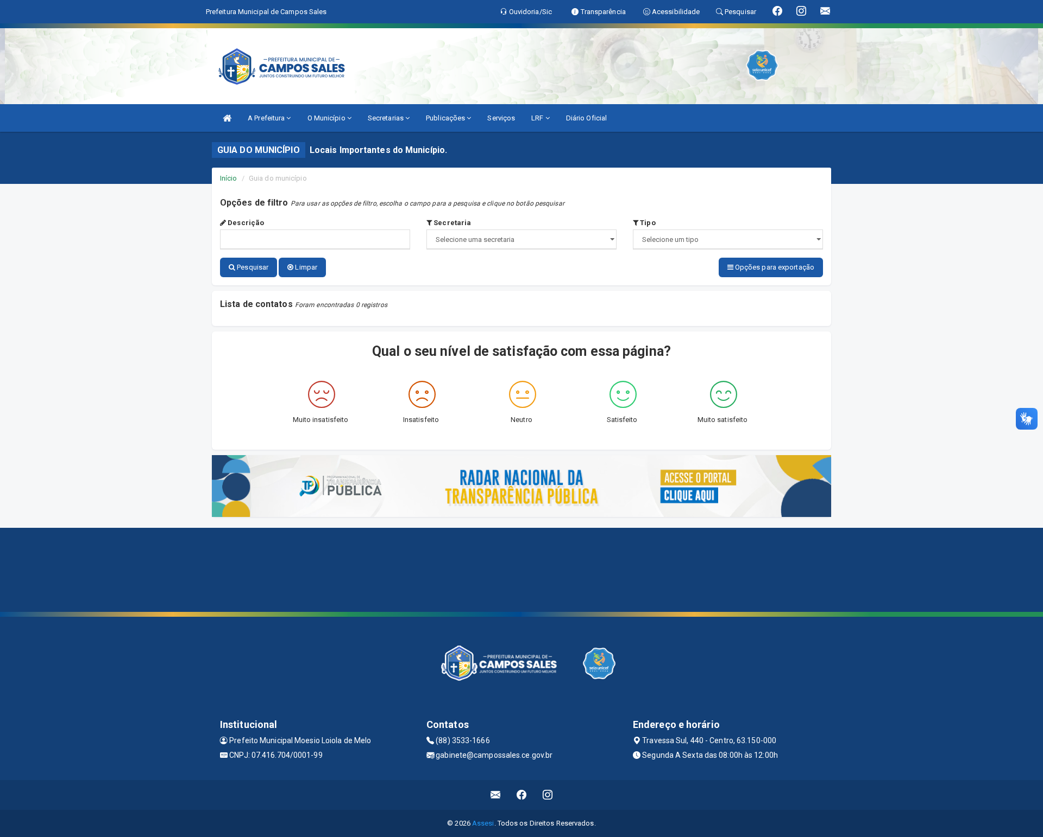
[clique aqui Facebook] (521, 794)
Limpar (305, 267)
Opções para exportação (773, 267)
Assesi (483, 823)
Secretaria (451, 223)
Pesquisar (251, 267)
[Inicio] (227, 118)
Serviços (501, 118)
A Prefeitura (267, 118)
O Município (327, 118)
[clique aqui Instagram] (547, 794)
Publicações (446, 118)
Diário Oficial (586, 118)
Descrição (245, 223)
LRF (538, 118)
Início (228, 178)
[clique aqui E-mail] (495, 794)
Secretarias (386, 118)
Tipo (647, 223)
